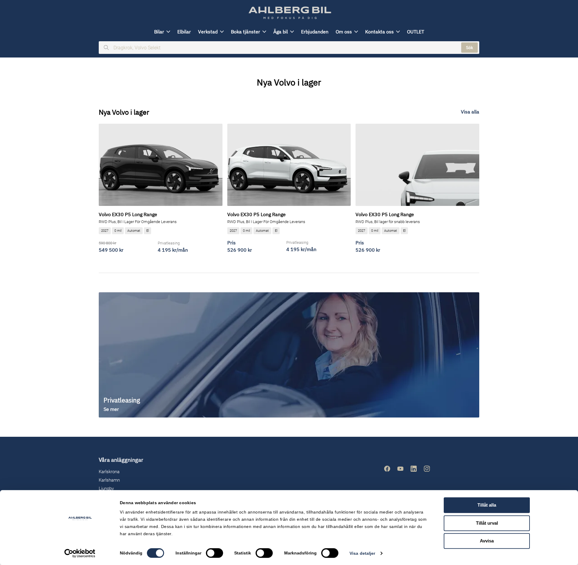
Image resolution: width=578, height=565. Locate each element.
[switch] (214, 553)
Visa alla (470, 112)
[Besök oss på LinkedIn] (414, 469)
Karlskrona (109, 471)
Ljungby (106, 488)
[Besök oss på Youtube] (400, 469)
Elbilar (184, 32)
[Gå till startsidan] (289, 13)
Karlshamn (109, 480)
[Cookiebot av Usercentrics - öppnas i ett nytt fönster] (80, 553)
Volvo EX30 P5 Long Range (128, 214)
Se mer (111, 409)
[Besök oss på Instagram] (427, 469)
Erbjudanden (314, 32)
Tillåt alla (486, 505)
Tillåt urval (487, 523)
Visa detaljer (362, 553)
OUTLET (415, 32)
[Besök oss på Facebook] (387, 469)
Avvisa (487, 540)
